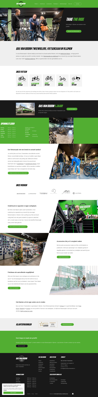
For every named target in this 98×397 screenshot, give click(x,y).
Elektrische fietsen (53, 362)
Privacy (33, 393)
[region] (13, 389)
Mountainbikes (53, 367)
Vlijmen (62, 306)
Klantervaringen (63, 4)
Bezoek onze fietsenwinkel (73, 31)
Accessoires (49, 4)
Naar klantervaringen (67, 324)
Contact (77, 4)
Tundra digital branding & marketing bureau (61, 393)
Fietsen (36, 4)
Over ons (70, 4)
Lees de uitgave (72, 109)
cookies (5, 390)
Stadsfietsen (52, 360)
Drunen (28, 308)
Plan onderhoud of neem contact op (17, 226)
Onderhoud (42, 4)
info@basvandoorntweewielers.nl (68, 368)
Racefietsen (52, 366)
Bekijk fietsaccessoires (64, 257)
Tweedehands (52, 371)
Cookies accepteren (13, 392)
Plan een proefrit (21, 346)
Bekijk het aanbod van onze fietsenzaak (18, 173)
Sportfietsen (52, 364)
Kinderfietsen (52, 369)
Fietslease (55, 4)
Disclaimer (28, 393)
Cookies (36, 393)
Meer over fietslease (14, 288)
